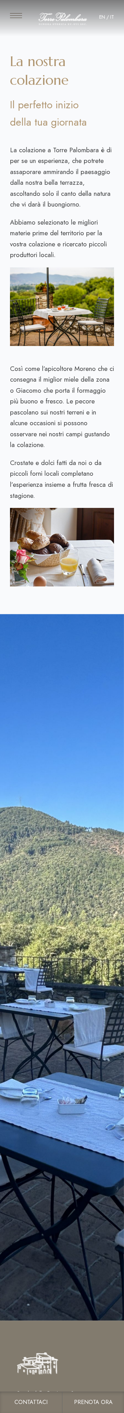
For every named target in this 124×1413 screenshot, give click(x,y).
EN (102, 16)
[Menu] (16, 15)
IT (112, 16)
